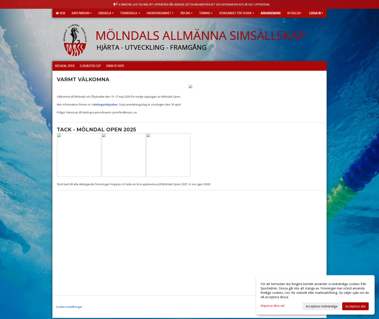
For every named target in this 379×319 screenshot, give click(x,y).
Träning (204, 13)
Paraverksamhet (159, 13)
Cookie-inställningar (69, 307)
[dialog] (315, 295)
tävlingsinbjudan (105, 104)
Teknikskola (129, 13)
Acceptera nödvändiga (321, 306)
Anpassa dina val (272, 306)
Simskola (104, 13)
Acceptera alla (355, 306)
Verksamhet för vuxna (235, 13)
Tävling (185, 13)
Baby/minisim (80, 13)
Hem (61, 13)
